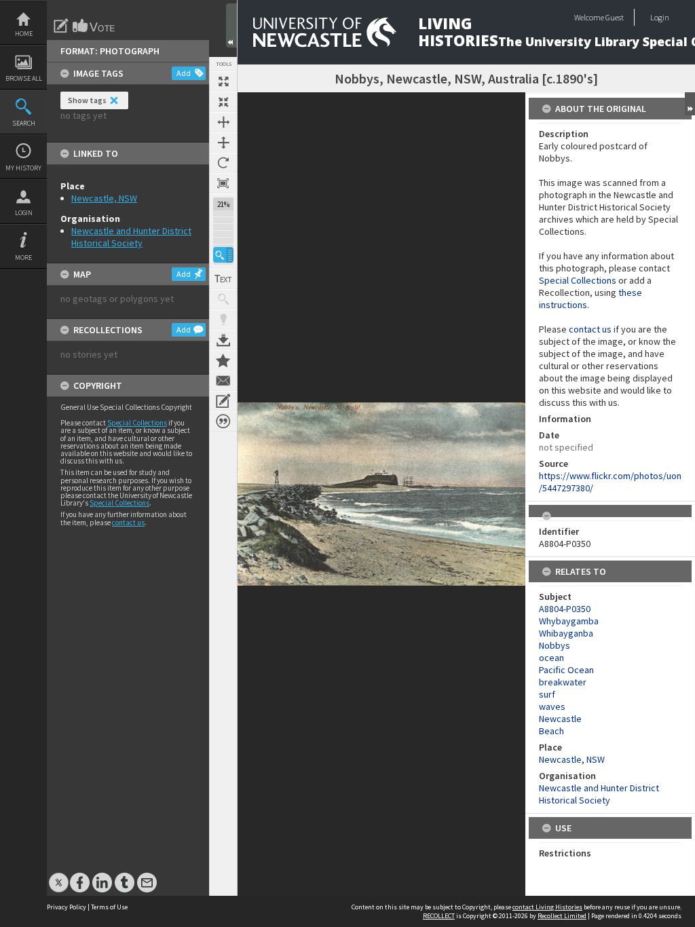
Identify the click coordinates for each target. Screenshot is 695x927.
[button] (223, 255)
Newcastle (560, 719)
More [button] (23, 257)
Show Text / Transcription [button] (223, 279)
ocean (551, 657)
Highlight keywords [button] (223, 319)
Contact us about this (223, 381)
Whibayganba (566, 633)
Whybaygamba (569, 621)
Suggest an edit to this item (61, 25)
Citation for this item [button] (223, 421)
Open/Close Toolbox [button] (231, 25)
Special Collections (137, 423)
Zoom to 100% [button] (223, 183)
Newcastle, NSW (104, 198)
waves (552, 706)
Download (223, 340)
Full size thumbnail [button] (223, 81)
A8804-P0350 (564, 609)
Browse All (23, 78)
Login (24, 212)
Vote (94, 25)
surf (547, 694)
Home (24, 33)
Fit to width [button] (223, 122)
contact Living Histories (547, 907)
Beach (551, 731)
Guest (614, 17)
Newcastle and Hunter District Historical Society (131, 237)
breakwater (562, 682)
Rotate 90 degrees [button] (223, 163)
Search (23, 123)
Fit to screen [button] (223, 102)
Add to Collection (223, 360)
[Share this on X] (59, 875)
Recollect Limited (562, 915)
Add (183, 73)
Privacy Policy (66, 907)
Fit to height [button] (223, 142)
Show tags (87, 100)
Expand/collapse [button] (690, 103)
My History (23, 168)
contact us (128, 522)
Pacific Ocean (566, 670)
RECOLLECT (439, 915)
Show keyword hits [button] (223, 299)
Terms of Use (109, 907)
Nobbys (554, 645)
